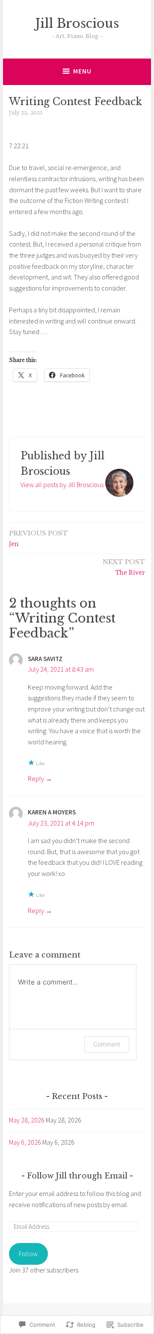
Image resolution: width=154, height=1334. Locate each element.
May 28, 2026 (26, 1120)
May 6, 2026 (25, 1142)
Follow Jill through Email (77, 1176)
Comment (106, 1044)
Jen (38, 538)
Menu (82, 71)
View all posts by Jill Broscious (62, 484)
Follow (28, 1253)
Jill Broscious (77, 23)
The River (124, 567)
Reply (36, 778)
